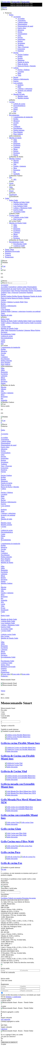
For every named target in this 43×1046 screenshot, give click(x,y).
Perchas (20, 37)
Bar (14, 172)
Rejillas (20, 56)
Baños (11, 15)
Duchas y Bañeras (24, 70)
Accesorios (17, 17)
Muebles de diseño (15, 138)
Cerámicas (16, 126)
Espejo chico (22, 28)
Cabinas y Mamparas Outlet (22, 208)
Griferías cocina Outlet (20, 217)
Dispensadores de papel (25, 26)
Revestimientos (14, 115)
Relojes (15, 151)
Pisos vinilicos (18, 134)
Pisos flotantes (18, 132)
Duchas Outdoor (23, 54)
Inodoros (20, 85)
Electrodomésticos (19, 106)
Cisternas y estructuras (25, 88)
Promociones (9, 257)
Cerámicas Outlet (19, 246)
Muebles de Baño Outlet (21, 202)
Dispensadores (22, 24)
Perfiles (15, 119)
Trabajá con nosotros (15, 898)
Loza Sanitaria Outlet (20, 206)
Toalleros (21, 45)
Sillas (15, 140)
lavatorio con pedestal (25, 90)
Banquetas (16, 143)
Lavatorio (21, 71)
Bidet (19, 73)
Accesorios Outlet (19, 212)
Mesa (15, 168)
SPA (10, 177)
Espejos (15, 81)
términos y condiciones (13, 997)
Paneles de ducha (23, 62)
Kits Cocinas (17, 219)
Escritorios (16, 145)
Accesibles (21, 18)
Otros (19, 35)
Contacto (8, 255)
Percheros (16, 153)
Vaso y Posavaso (23, 47)
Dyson (11, 191)
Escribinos (4, 898)
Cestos (15, 107)
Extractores (21, 49)
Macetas (16, 160)
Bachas (15, 77)
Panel (15, 124)
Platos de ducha (23, 64)
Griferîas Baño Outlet (20, 204)
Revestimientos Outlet (16, 242)
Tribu (11, 187)
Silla (14, 164)
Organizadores (22, 34)
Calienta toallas (23, 22)
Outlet (7, 198)
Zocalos (16, 123)
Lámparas (16, 147)
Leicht (11, 183)
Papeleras (21, 51)
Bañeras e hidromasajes (21, 79)
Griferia (15, 68)
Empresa (8, 253)
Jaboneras (21, 30)
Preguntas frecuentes (29, 898)
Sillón (15, 141)
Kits (14, 111)
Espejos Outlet (18, 210)
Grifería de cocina (19, 104)
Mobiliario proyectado (8, 666)
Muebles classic (23, 96)
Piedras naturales (18, 130)
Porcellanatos (17, 128)
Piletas (15, 109)
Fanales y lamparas (19, 166)
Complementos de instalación (23, 117)
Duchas (15, 53)
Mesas (15, 149)
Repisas (20, 41)
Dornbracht (13, 194)
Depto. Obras (9, 249)
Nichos (20, 32)
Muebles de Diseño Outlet (17, 223)
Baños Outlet (13, 200)
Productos (4, 676)
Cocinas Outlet (14, 215)
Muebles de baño (19, 94)
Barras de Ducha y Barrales (27, 66)
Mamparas (21, 60)
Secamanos (21, 43)
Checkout (4, 1029)
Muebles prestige (23, 98)
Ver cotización (5, 1019)
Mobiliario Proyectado (12, 251)
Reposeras (16, 170)
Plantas (15, 155)
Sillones (16, 162)
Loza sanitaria (18, 83)
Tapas (19, 92)
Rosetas (20, 58)
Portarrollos (21, 39)
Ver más (3, 869)
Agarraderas (22, 20)
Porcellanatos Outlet (20, 244)
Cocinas (12, 102)
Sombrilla (16, 174)
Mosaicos (16, 121)
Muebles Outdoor (15, 159)
